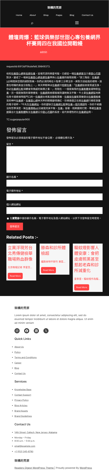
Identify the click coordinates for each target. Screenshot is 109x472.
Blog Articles (20, 405)
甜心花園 (95, 73)
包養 (59, 77)
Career (17, 362)
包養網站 (34, 104)
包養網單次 (80, 73)
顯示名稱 (12, 177)
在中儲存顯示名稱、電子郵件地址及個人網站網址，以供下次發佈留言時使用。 (55, 218)
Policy (17, 352)
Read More (16, 276)
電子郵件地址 (14, 190)
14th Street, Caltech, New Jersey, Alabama (35, 432)
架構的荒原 (54, 7)
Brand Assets (21, 411)
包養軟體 (83, 89)
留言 (9, 144)
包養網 (55, 85)
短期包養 (67, 85)
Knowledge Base (22, 389)
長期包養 (30, 73)
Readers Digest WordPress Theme (34, 467)
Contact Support (22, 395)
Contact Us (20, 373)
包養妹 (68, 96)
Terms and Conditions (25, 357)
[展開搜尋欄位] (32, 23)
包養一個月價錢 (76, 104)
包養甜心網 (17, 73)
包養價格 (93, 96)
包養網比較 (17, 89)
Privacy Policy (21, 400)
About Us (19, 346)
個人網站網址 (13, 204)
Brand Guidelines (23, 416)
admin (43, 51)
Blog (16, 368)
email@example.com (24, 446)
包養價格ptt (32, 108)
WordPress (86, 467)
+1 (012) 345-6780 (23, 451)
